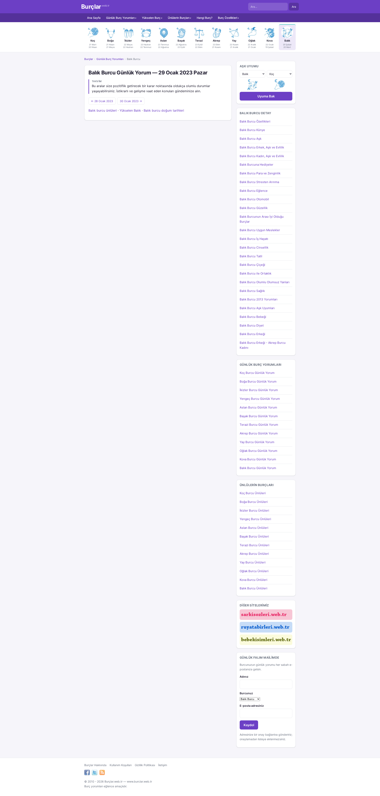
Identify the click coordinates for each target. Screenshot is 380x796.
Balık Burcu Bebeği (253, 317)
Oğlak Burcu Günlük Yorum (258, 451)
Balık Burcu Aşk (250, 139)
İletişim (162, 765)
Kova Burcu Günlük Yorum (258, 459)
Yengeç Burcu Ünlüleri (255, 519)
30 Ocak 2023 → (131, 101)
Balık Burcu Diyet (252, 325)
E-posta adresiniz (252, 705)
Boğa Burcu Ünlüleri (254, 502)
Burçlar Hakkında (95, 765)
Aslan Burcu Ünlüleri (254, 528)
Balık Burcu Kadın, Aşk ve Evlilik (262, 156)
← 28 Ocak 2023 (102, 101)
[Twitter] (94, 773)
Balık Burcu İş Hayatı (254, 239)
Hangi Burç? (204, 17)
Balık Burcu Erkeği (252, 334)
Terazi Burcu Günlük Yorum (259, 424)
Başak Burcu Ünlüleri (254, 536)
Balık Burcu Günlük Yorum (258, 468)
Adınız (244, 676)
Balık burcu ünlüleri (102, 110)
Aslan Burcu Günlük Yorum (258, 407)
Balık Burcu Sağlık (252, 291)
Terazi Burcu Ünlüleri (254, 545)
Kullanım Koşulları (121, 765)
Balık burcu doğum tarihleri (164, 110)
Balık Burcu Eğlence (254, 191)
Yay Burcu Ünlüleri (253, 562)
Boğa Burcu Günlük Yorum (258, 381)
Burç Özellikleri (227, 17)
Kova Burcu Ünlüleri (253, 580)
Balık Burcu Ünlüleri (253, 588)
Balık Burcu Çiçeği (252, 265)
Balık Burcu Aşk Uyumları (257, 308)
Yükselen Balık (130, 110)
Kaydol (249, 725)
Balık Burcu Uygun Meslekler (260, 230)
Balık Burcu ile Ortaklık (255, 273)
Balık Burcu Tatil (251, 256)
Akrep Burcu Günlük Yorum (259, 433)
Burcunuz (246, 693)
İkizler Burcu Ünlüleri (254, 510)
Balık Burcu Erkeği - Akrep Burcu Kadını (263, 345)
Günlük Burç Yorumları (120, 17)
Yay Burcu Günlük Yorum (257, 442)
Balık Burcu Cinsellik (254, 247)
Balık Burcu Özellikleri (255, 121)
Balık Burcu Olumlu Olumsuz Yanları (265, 282)
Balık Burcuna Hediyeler (256, 164)
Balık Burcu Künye (252, 130)
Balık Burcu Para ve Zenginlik (260, 173)
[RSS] (102, 773)
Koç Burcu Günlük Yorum (257, 373)
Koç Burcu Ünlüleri (253, 493)
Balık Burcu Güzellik (254, 208)
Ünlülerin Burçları (178, 17)
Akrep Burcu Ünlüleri (254, 554)
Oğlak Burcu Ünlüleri (254, 571)
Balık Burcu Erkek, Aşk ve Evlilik (262, 147)
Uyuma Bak (266, 96)
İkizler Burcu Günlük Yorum (259, 390)
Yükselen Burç (151, 17)
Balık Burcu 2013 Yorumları (258, 299)
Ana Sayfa (94, 17)
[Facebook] (87, 773)
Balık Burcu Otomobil (254, 199)
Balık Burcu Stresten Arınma (259, 182)
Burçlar (95, 6)
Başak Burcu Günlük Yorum (259, 416)
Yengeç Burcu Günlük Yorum (260, 399)
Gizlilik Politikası (145, 765)
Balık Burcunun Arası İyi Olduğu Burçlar (262, 219)
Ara (294, 6)
